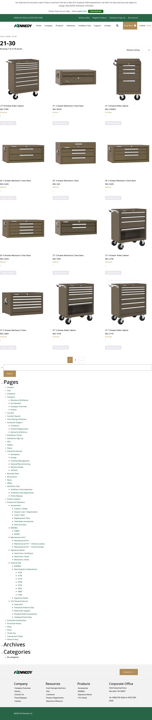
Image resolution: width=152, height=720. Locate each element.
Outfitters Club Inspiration (21, 489)
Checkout (11, 394)
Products (59, 25)
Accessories (16, 505)
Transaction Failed (15, 636)
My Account (133, 18)
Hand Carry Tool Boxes (23, 553)
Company (48, 25)
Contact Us (127, 672)
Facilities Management (20, 461)
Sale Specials (95, 11)
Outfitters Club (84, 25)
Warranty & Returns (19, 432)
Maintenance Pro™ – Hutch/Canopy (29, 547)
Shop (9, 627)
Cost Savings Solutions (16, 419)
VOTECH (14, 470)
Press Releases (20, 698)
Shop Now (128, 25)
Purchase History (14, 623)
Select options (8, 123)
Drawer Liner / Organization (26, 512)
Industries (71, 25)
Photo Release (17, 496)
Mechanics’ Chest (21, 560)
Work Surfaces (20, 525)
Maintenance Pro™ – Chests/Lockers (29, 544)
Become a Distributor (19, 400)
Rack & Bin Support (22, 611)
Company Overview (19, 406)
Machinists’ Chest (21, 557)
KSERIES (14, 528)
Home (38, 25)
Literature (15, 426)
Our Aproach (16, 403)
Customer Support (14, 422)
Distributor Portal (14, 435)
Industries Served (14, 451)
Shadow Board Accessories (25, 614)
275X (20, 576)
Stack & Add (16, 563)
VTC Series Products (19, 601)
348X (20, 592)
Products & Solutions (16, 502)
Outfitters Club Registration (22, 493)
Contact (107, 25)
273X (20, 573)
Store (9, 630)
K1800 (16, 531)
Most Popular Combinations (25, 569)
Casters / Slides (20, 509)
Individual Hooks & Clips (24, 608)
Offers (9, 483)
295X (20, 582)
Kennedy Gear (13, 474)
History (14, 410)
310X (20, 588)
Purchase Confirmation (16, 620)
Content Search (13, 416)
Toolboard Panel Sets (23, 617)
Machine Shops (17, 467)
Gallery (10, 445)
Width (8, 37)
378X (20, 595)
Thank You (11, 633)
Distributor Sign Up (117, 18)
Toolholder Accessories (23, 521)
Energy (14, 458)
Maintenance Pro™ (18, 537)
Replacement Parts (22, 518)
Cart (9, 391)
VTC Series (82, 698)
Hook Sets (18, 604)
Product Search (13, 499)
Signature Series (18, 550)
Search (117, 25)
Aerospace (15, 454)
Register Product (100, 18)
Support (97, 25)
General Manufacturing (20, 464)
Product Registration (19, 429)
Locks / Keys (19, 515)
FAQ (8, 442)
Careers (10, 387)
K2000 (17, 534)
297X (20, 585)
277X (20, 579)
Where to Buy (84, 18)
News (9, 480)
